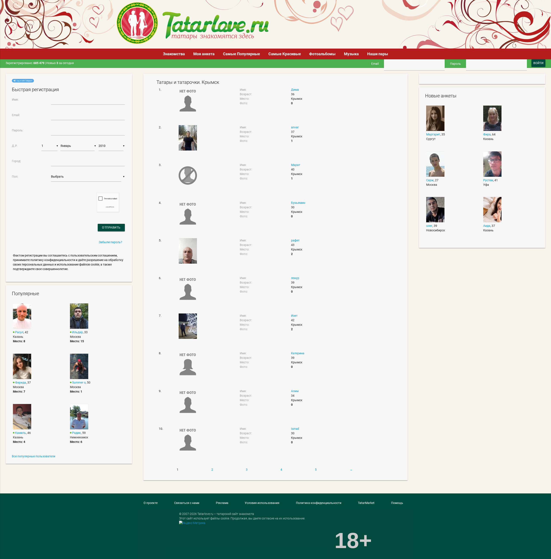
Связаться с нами (186, 503)
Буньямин (298, 202)
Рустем (488, 180)
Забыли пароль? (110, 242)
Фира (487, 134)
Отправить (111, 227)
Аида (486, 225)
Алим (295, 391)
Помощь (397, 503)
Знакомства (174, 54)
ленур (295, 278)
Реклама (222, 503)
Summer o (79, 382)
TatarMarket (366, 503)
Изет (294, 315)
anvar (295, 127)
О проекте (151, 503)
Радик (76, 433)
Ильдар (77, 332)
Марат (295, 165)
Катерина (297, 353)
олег (429, 225)
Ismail (295, 428)
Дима (295, 89)
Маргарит (433, 134)
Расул (19, 332)
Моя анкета (204, 54)
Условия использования (262, 503)
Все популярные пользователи (33, 456)
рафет (295, 240)
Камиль (20, 433)
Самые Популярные (241, 54)
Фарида (20, 382)
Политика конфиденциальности (318, 503)
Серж (430, 180)
